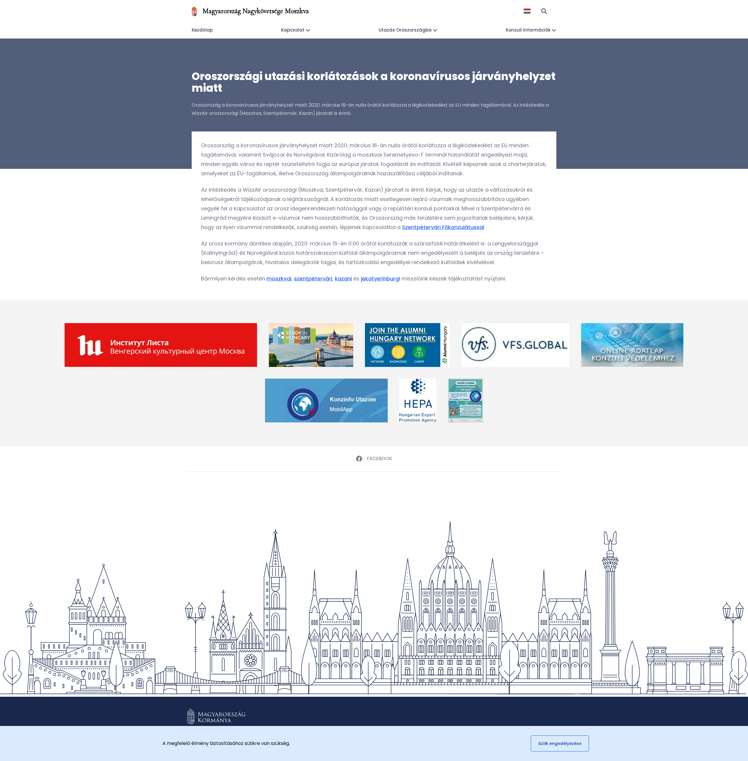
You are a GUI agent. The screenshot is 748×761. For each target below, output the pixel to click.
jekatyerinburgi (380, 278)
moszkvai (278, 278)
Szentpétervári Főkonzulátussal (443, 227)
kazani (343, 278)
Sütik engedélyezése (559, 743)
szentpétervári (313, 278)
